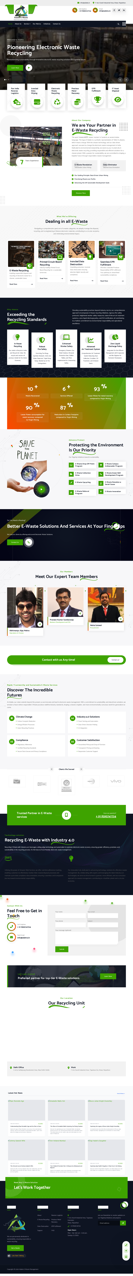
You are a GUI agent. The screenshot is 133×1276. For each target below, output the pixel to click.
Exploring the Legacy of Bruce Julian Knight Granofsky (104, 1126)
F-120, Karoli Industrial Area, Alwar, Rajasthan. (110, 3)
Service (26, 24)
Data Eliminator (110, 164)
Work (73, 1067)
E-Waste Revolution (83, 164)
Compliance (22, 740)
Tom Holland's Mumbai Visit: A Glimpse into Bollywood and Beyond (66, 1167)
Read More (13, 284)
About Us (18, 24)
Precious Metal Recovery (75, 91)
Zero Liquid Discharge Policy (115, 345)
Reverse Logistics (57, 1215)
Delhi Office (18, 1067)
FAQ (52, 1230)
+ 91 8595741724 (85, 11)
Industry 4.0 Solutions (88, 717)
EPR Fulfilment (96, 90)
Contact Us (57, 24)
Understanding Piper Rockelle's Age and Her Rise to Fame (25, 1126)
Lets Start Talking (18, 1255)
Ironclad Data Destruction (77, 263)
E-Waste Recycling (19, 271)
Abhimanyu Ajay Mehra (19, 630)
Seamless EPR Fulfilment (107, 263)
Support (39, 1230)
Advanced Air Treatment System (91, 348)
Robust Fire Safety (42, 348)
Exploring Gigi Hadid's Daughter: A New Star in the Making (106, 1166)
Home (10, 24)
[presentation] (120, 79)
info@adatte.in (85, 3)
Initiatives (46, 24)
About (39, 1215)
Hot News (40, 1123)
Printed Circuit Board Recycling (51, 263)
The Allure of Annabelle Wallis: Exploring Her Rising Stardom (66, 1126)
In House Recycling (18, 345)
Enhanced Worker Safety (66, 345)
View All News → (121, 1093)
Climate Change (24, 717)
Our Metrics (37, 24)
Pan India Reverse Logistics (15, 91)
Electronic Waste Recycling (55, 91)
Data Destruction (43, 1226)
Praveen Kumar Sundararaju (62, 619)
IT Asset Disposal (115, 90)
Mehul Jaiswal (96, 625)
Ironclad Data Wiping (34, 91)
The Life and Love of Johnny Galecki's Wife (21, 1166)
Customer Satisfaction (88, 740)
